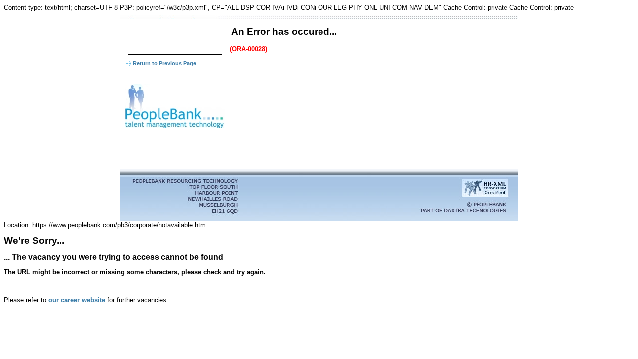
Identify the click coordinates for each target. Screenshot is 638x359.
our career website (76, 300)
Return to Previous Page (164, 63)
